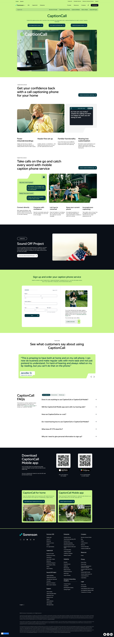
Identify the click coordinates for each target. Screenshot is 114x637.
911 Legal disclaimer (50, 546)
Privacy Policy (83, 562)
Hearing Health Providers (85, 572)
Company (83, 5)
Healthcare (66, 565)
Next (32, 315)
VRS (28, 5)
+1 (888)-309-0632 (70, 321)
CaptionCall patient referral (78, 25)
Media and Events (67, 569)
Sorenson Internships (85, 546)
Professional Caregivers (51, 562)
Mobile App (49, 541)
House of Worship (67, 575)
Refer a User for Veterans (51, 584)
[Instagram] (27, 540)
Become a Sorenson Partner (88, 1)
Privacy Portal (83, 564)
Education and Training (51, 555)
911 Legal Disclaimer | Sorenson (32, 632)
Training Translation (67, 551)
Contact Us (70, 1)
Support (96, 1)
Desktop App (49, 537)
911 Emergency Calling (51, 564)
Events (82, 555)
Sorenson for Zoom (50, 542)
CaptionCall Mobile (76, 9)
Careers (82, 541)
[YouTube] (33, 540)
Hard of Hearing (49, 568)
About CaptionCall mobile (66, 501)
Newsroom (83, 544)
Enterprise (42, 5)
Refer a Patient (85, 9)
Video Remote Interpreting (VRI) (70, 539)
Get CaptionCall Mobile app (56, 25)
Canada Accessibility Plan (85, 548)
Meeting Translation (67, 555)
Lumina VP (48, 539)
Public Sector (66, 573)
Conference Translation (68, 553)
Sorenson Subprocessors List (86, 574)
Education (65, 562)
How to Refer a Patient (51, 559)
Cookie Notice (83, 577)
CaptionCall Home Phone (64, 9)
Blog (82, 539)
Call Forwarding (49, 591)
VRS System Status (50, 604)
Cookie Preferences (85, 575)
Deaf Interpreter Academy (68, 587)
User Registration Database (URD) (87, 590)
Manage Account (50, 597)
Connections (66, 585)
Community (49, 581)
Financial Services (67, 564)
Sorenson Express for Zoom (69, 544)
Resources (76, 5)
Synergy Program (67, 589)
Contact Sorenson (84, 542)
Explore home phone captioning (87, 95)
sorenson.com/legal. (51, 619)
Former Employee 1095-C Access (87, 588)
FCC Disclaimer (84, 586)
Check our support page (29, 405)
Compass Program (67, 583)
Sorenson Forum (67, 541)
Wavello (48, 544)
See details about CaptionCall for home (33, 501)
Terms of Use (83, 584)
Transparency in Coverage (86, 592)
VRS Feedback (49, 602)
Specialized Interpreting (68, 542)
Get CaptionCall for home (34, 25)
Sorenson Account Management (52, 628)
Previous (91, 376)
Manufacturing (66, 567)
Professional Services (68, 571)
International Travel (50, 595)
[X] (20, 540)
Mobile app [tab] (61, 394)
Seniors (48, 566)
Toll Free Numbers (50, 601)
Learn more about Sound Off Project (27, 255)
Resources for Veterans (51, 582)
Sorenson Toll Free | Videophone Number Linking (62, 632)
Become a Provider (53, 9)
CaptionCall (34, 5)
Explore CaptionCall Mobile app (87, 167)
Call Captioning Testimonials (52, 579)
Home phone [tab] (54, 394)
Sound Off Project (93, 9)
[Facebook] (23, 540)
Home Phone (49, 557)
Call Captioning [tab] (46, 394)
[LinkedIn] (30, 540)
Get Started (94, 5)
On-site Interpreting (67, 549)
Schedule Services (77, 1)
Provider (69, 5)
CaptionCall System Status (51, 593)
